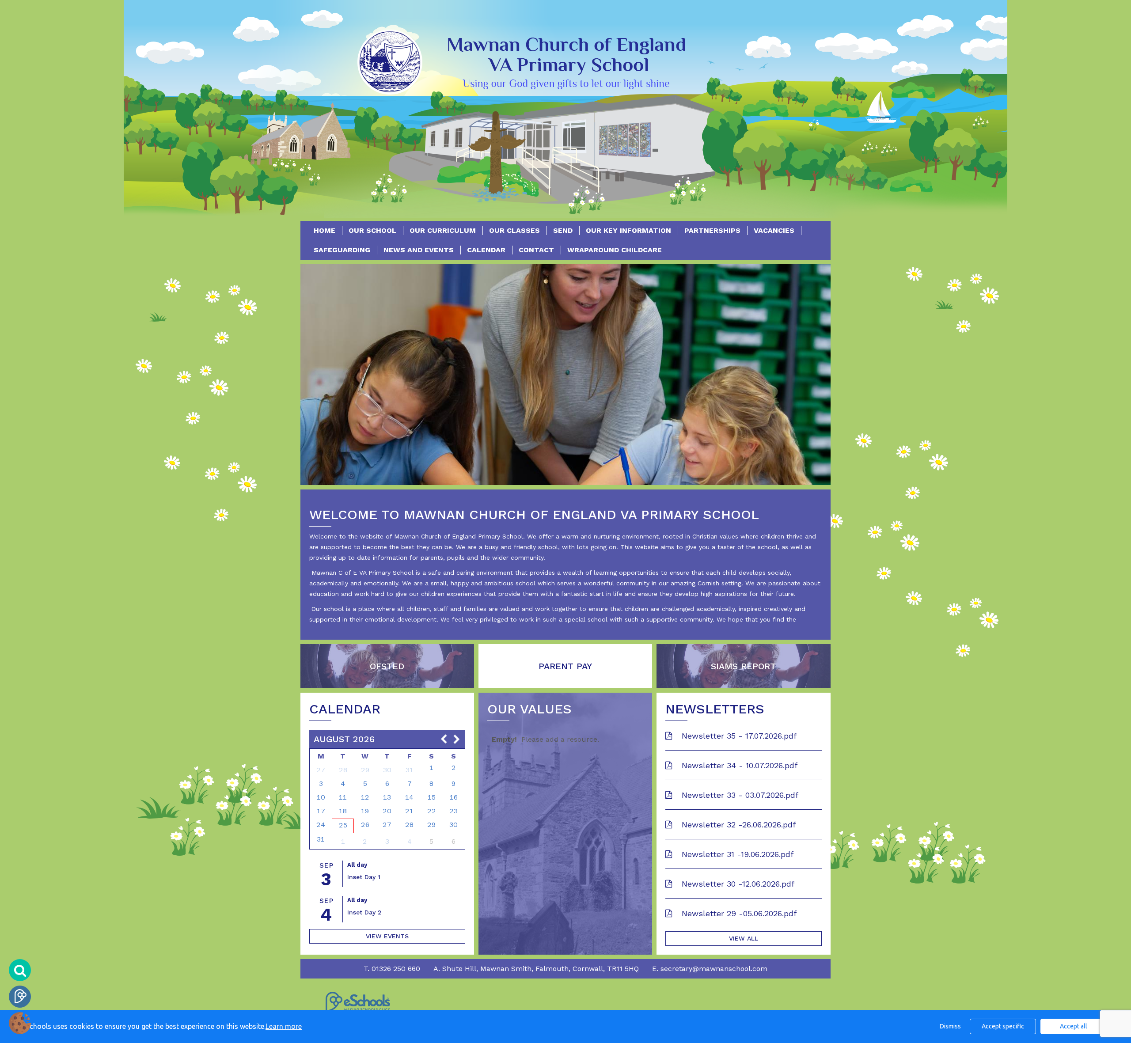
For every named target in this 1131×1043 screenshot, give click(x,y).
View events (387, 936)
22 (431, 811)
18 (343, 811)
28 (343, 770)
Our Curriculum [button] (443, 230)
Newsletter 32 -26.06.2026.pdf (737, 824)
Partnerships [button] (712, 230)
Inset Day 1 (363, 876)
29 (365, 770)
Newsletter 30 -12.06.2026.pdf (736, 883)
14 (409, 797)
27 (320, 770)
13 (387, 797)
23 (453, 811)
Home (324, 230)
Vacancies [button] (774, 230)
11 (343, 797)
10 (321, 797)
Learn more (284, 1026)
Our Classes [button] (514, 230)
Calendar (486, 250)
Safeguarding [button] (342, 250)
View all (743, 938)
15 (432, 797)
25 (343, 825)
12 (365, 797)
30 (387, 770)
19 (365, 811)
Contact (536, 250)
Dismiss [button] (950, 1026)
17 (321, 811)
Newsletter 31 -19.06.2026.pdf (736, 854)
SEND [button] (563, 230)
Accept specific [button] (1003, 1026)
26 (365, 824)
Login (20, 997)
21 (409, 811)
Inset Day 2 (364, 912)
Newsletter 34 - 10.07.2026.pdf (738, 765)
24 (320, 824)
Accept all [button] (1073, 1026)
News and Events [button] (418, 250)
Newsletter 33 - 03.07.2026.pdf (738, 795)
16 (454, 797)
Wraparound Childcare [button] (614, 250)
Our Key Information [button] (628, 230)
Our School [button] (372, 230)
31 (410, 770)
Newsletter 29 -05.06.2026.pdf (738, 913)
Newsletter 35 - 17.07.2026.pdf (738, 735)
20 (387, 811)
